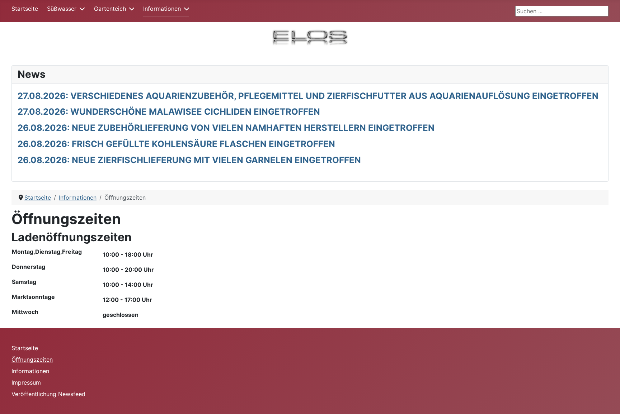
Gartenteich (110, 8)
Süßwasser (61, 8)
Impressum (26, 382)
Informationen (162, 8)
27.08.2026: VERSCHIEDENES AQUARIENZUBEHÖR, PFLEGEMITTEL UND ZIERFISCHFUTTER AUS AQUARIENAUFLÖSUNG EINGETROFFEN (308, 96)
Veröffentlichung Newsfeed (48, 394)
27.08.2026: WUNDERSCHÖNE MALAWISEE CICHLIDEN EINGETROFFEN (169, 111)
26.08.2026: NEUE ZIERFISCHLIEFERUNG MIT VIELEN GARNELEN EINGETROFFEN (189, 160)
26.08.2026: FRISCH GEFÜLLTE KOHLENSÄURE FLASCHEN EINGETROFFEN (176, 144)
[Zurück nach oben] (607, 400)
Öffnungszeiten (32, 359)
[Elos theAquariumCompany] (310, 36)
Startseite (24, 8)
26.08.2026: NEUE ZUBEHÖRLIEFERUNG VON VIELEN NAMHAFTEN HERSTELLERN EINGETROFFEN (226, 128)
